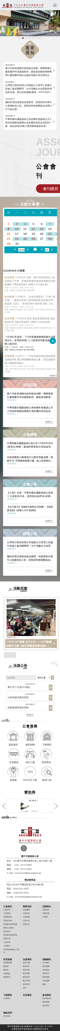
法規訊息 (26, 913)
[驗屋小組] (47, 772)
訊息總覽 (26, 909)
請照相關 (45, 977)
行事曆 (45, 917)
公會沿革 (6, 909)
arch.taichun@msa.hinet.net (28, 896)
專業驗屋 (6, 977)
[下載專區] (47, 737)
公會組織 (6, 913)
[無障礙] (13, 772)
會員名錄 (6, 931)
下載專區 (6, 998)
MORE (52, 375)
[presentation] (0, 23)
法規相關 (45, 980)
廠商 (44, 984)
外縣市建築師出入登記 (11, 950)
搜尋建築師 (7, 962)
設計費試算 (46, 998)
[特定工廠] (30, 754)
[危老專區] (46, 754)
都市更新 (26, 970)
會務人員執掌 (8, 928)
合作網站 (45, 962)
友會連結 (45, 970)
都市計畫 (26, 962)
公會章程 (6, 942)
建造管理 (26, 977)
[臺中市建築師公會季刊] (30, 806)
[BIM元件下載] (30, 772)
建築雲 (6, 970)
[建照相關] (30, 737)
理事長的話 (7, 917)
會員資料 (45, 1005)
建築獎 (6, 966)
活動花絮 (45, 913)
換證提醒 (45, 1002)
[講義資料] (13, 737)
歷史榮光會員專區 (10, 935)
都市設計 (26, 966)
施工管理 (26, 980)
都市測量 (26, 973)
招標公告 (26, 924)
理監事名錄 (7, 920)
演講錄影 (6, 973)
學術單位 (45, 973)
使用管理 (26, 984)
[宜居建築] (14, 754)
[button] (18, 38)
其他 (24, 987)
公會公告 (26, 920)
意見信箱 (6, 1016)
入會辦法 (6, 946)
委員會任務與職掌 (10, 924)
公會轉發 (26, 917)
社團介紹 (6, 938)
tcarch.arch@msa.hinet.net (28, 872)
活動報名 (45, 909)
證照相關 (45, 966)
